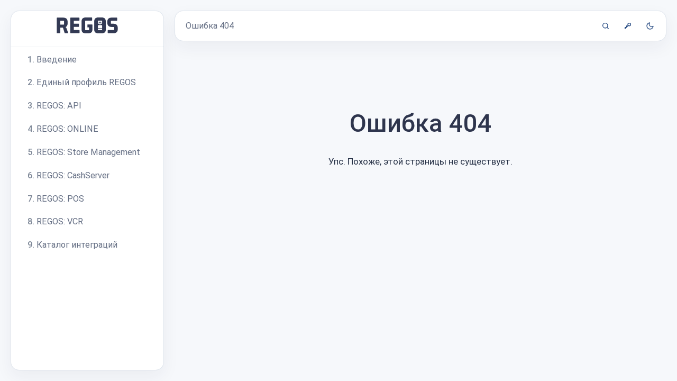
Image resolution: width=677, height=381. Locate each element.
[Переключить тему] (650, 26)
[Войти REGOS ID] (628, 26)
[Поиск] (605, 26)
